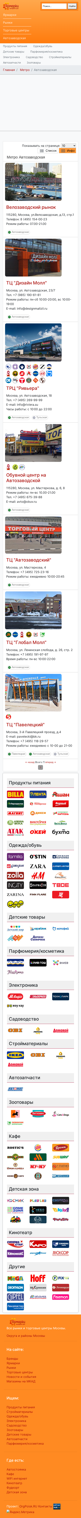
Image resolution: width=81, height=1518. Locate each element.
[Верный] (60, 804)
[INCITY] (15, 885)
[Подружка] (15, 972)
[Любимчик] (42, 634)
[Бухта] (60, 832)
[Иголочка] (22, 467)
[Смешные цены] (15, 904)
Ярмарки (9, 15)
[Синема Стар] (15, 1244)
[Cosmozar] (60, 1200)
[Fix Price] (60, 1278)
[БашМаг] (60, 875)
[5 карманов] (38, 885)
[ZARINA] (15, 894)
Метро (25, 70)
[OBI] (15, 1030)
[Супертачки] (15, 1219)
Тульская (41, 417)
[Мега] (15, 1278)
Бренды (12, 1358)
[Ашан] (29, 373)
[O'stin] (38, 856)
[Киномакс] (15, 1253)
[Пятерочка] (8, 717)
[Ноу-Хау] (15, 1006)
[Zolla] (15, 875)
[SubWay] (60, 1157)
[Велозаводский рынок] (33, 181)
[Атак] (15, 832)
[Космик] (15, 1200)
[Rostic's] (29, 367)
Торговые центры (16, 30)
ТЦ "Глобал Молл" (26, 642)
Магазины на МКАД (21, 1381)
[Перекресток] (15, 804)
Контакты (45, 1506)
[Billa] (15, 794)
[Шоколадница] (15, 1166)
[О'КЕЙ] (38, 832)
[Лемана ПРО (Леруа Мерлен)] (38, 1030)
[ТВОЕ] (22, 380)
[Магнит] (15, 813)
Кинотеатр (14, 1483)
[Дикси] (38, 813)
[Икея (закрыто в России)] (15, 1055)
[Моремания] (60, 1176)
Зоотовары (34, 62)
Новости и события (21, 1377)
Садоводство (34, 57)
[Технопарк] (60, 996)
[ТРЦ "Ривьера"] (33, 342)
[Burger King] (35, 367)
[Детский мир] (35, 373)
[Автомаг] (15, 1089)
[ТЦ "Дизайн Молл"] (33, 257)
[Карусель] (60, 813)
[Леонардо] (60, 1287)
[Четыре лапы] (15, 1113)
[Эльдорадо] (38, 996)
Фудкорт (13, 1487)
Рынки (7, 22)
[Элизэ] (60, 962)
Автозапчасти (12, 62)
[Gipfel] (15, 1297)
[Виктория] (15, 467)
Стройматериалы (60, 57)
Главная (9, 70)
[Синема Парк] (8, 367)
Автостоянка (16, 1469)
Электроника (11, 57)
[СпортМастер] (60, 866)
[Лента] (38, 794)
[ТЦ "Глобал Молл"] (33, 610)
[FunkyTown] (60, 1219)
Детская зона (17, 1492)
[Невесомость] (38, 1219)
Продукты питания (15, 46)
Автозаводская (14, 38)
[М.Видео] (22, 373)
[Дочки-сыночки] (38, 938)
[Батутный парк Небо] (38, 1210)
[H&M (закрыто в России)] (42, 373)
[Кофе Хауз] (15, 1176)
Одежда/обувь (42, 46)
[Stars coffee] (29, 380)
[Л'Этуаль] (49, 367)
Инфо (71, 150)
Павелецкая (18, 754)
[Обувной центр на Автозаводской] (33, 443)
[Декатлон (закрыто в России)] (8, 380)
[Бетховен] (38, 1113)
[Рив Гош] (38, 962)
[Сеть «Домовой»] (60, 1030)
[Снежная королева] (22, 367)
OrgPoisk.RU (28, 1506)
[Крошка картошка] (15, 373)
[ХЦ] (60, 894)
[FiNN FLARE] (42, 380)
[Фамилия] (15, 367)
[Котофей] (49, 373)
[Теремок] (8, 373)
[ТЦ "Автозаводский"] (33, 535)
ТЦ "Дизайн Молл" (26, 283)
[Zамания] (60, 1210)
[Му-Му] (38, 1166)
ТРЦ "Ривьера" (22, 388)
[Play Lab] (38, 1200)
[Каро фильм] (38, 1244)
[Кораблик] (38, 928)
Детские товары (13, 51)
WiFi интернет (17, 1478)
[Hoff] (38, 1278)
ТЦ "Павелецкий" (25, 724)
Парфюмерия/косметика (46, 51)
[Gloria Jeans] (15, 866)
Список (51, 150)
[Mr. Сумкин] (15, 380)
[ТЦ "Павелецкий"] (33, 692)
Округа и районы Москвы (26, 1336)
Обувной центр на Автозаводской (26, 477)
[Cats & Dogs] (60, 1113)
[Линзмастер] (15, 1306)
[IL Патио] (60, 1166)
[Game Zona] (15, 1210)
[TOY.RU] (35, 380)
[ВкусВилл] (60, 822)
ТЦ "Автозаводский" (28, 560)
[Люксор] (60, 1253)
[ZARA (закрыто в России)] (42, 367)
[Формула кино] (38, 1253)
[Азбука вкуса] (15, 822)
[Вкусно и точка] (8, 634)
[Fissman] (60, 1297)
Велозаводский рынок (31, 207)
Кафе (10, 1474)
